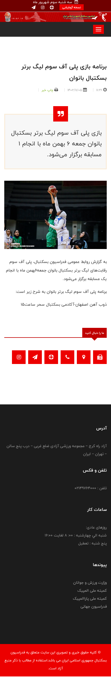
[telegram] (34, 7)
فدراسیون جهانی (94, 606)
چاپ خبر (47, 90)
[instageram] (42, 7)
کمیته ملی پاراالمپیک (90, 598)
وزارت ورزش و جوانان (90, 582)
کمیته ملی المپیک (92, 590)
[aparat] (51, 7)
